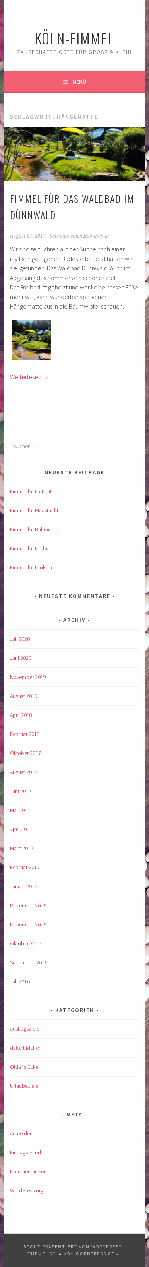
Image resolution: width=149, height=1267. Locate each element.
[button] (31, 341)
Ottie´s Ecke (24, 1066)
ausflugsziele (24, 1028)
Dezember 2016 (28, 905)
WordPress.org (26, 1190)
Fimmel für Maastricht (34, 510)
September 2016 (28, 962)
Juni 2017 (20, 791)
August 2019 (23, 696)
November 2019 (28, 676)
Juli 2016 (20, 981)
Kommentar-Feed (30, 1171)
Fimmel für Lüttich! (30, 491)
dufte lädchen (25, 1047)
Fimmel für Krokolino (33, 567)
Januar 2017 (23, 886)
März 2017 (21, 848)
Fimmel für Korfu (28, 548)
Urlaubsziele (24, 1085)
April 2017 (21, 829)
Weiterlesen (29, 377)
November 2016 (28, 924)
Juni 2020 (20, 657)
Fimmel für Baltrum (31, 529)
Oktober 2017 (25, 753)
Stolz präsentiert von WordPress (72, 1247)
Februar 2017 (25, 867)
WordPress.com (98, 1254)
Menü (79, 81)
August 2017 (23, 772)
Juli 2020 (20, 638)
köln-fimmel (74, 37)
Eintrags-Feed (25, 1152)
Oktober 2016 (25, 943)
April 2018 (21, 715)
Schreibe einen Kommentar (80, 236)
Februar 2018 (25, 734)
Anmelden (21, 1133)
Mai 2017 (20, 810)
